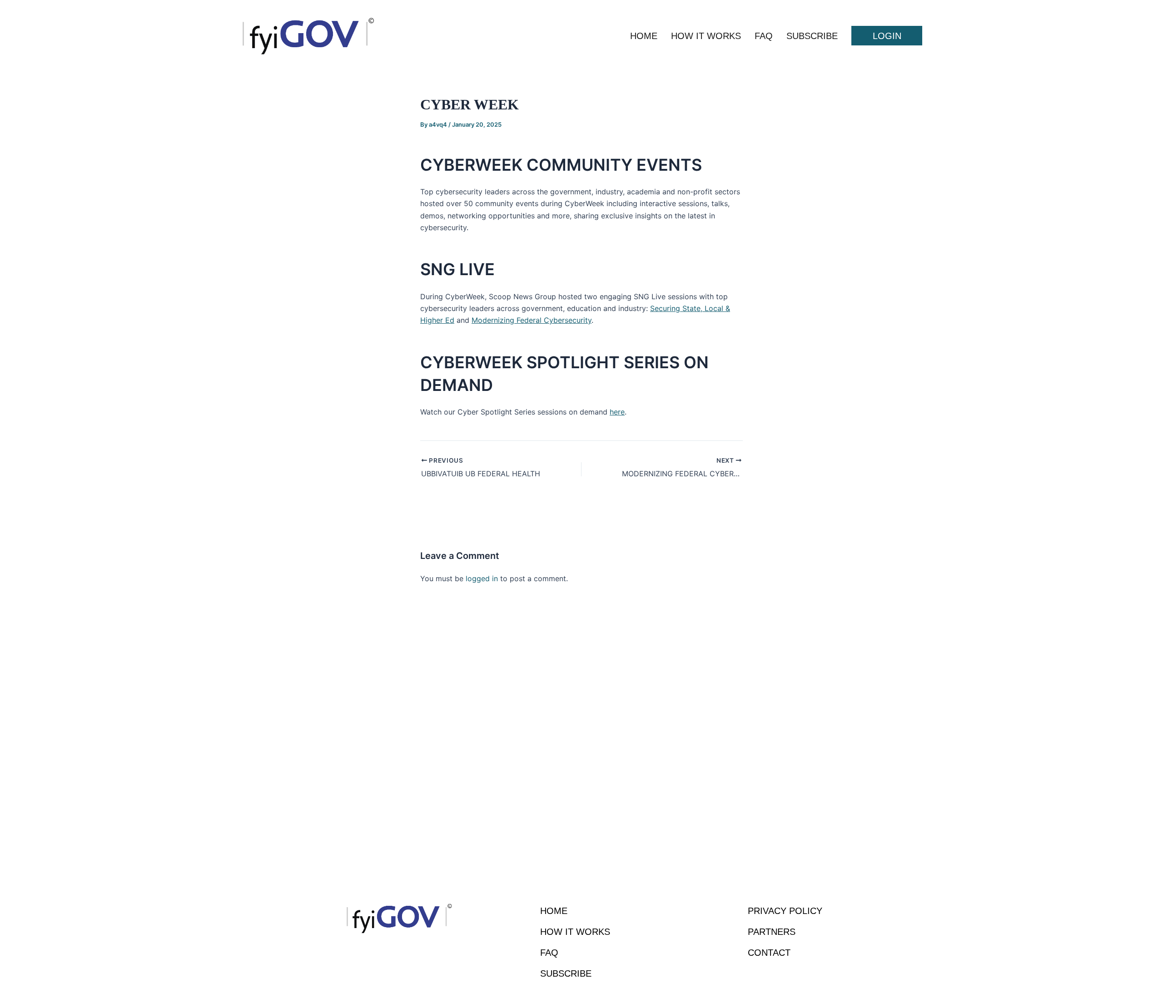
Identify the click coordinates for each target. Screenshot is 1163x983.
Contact (769, 953)
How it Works (706, 36)
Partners (771, 932)
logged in (482, 578)
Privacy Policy (785, 911)
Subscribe (812, 36)
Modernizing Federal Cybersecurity (531, 320)
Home (643, 36)
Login (887, 36)
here (617, 411)
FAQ (764, 36)
